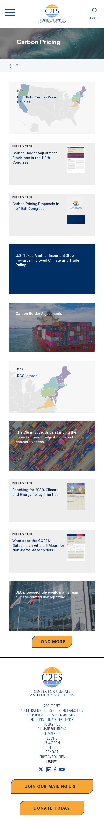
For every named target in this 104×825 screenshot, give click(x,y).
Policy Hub (52, 724)
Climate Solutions (52, 729)
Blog (52, 747)
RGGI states (27, 376)
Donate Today (52, 808)
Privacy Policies (52, 757)
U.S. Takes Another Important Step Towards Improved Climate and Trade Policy (47, 260)
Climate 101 (52, 733)
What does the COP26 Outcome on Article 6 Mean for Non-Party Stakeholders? (38, 545)
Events (52, 738)
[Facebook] (56, 769)
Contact (52, 752)
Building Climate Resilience (52, 719)
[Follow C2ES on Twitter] (42, 769)
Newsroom (52, 743)
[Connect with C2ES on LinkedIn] (50, 769)
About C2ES (52, 706)
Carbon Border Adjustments (39, 314)
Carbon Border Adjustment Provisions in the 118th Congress (34, 157)
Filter (20, 66)
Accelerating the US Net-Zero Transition (52, 710)
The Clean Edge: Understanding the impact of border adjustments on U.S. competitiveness (47, 437)
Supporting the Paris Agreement (52, 715)
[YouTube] (63, 769)
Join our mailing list (52, 786)
